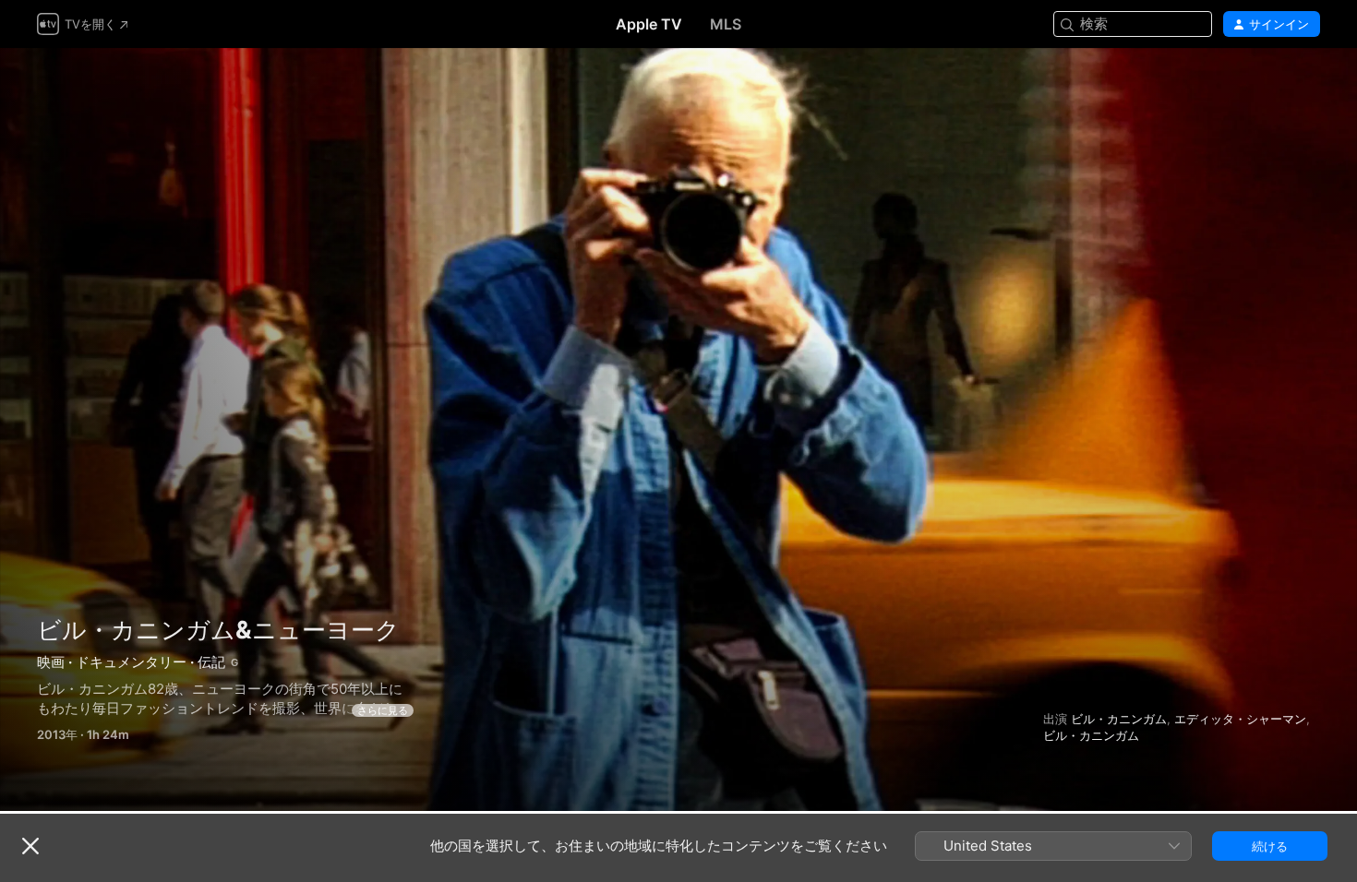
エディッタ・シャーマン (1240, 718)
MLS (725, 24)
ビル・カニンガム (1119, 718)
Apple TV (649, 24)
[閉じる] (30, 846)
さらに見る (382, 710)
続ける (1270, 846)
